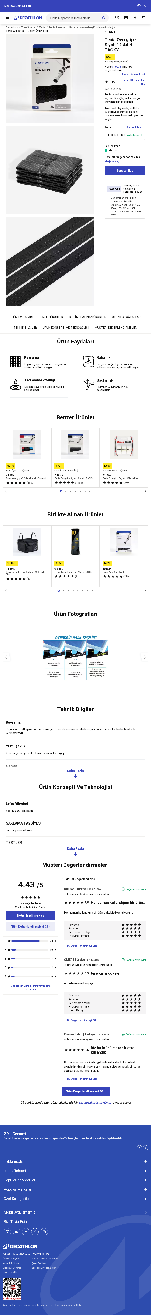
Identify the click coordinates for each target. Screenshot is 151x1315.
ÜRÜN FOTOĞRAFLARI (126, 317)
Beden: (109, 127)
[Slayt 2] (70, 491)
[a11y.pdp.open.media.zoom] (50, 78)
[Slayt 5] (85, 491)
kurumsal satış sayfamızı (95, 1102)
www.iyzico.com (41, 1254)
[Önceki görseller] (6, 657)
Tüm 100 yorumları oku (127, 82)
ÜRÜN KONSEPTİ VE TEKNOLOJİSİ (66, 327)
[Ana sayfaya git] (28, 18)
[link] (30, 915)
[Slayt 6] (89, 491)
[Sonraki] (145, 491)
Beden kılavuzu (136, 127)
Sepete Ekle (124, 170)
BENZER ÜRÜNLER (51, 317)
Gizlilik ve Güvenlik (12, 1268)
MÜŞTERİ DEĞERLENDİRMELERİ (116, 327)
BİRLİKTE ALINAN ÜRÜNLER (87, 317)
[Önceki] (5, 491)
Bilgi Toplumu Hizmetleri (44, 1268)
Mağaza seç (112, 161)
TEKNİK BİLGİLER (25, 327)
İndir (28, 5)
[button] (75, 343)
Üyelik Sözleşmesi (12, 1258)
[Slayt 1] (65, 491)
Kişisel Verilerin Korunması (45, 1258)
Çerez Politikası (39, 1263)
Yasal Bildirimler (11, 1263)
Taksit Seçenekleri (133, 74)
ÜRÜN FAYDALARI (21, 317)
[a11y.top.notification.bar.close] (145, 6)
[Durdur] (139, 6)
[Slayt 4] (80, 491)
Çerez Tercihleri (10, 1272)
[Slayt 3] (75, 491)
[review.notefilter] (55, 941)
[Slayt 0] (61, 491)
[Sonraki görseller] (145, 657)
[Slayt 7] (92, 590)
